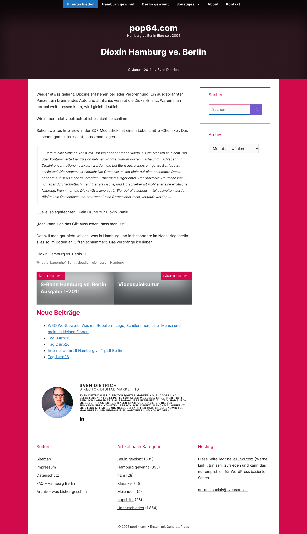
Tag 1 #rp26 (58, 357)
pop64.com (153, 28)
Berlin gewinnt (155, 4)
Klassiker (125, 483)
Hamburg (117, 262)
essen (103, 262)
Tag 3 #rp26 (59, 338)
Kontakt (233, 4)
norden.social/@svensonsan (223, 489)
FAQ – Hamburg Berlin (56, 483)
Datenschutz (48, 475)
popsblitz (125, 499)
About (213, 4)
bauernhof (58, 262)
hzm (121, 475)
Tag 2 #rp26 (59, 344)
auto (45, 262)
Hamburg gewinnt (118, 4)
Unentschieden (81, 4)
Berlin (71, 262)
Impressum (46, 467)
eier (95, 262)
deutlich (84, 262)
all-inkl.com (243, 459)
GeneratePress (178, 527)
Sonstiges (185, 4)
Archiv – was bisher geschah (62, 491)
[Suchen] (256, 109)
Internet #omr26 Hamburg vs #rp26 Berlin (85, 350)
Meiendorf (126, 491)
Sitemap (44, 459)
